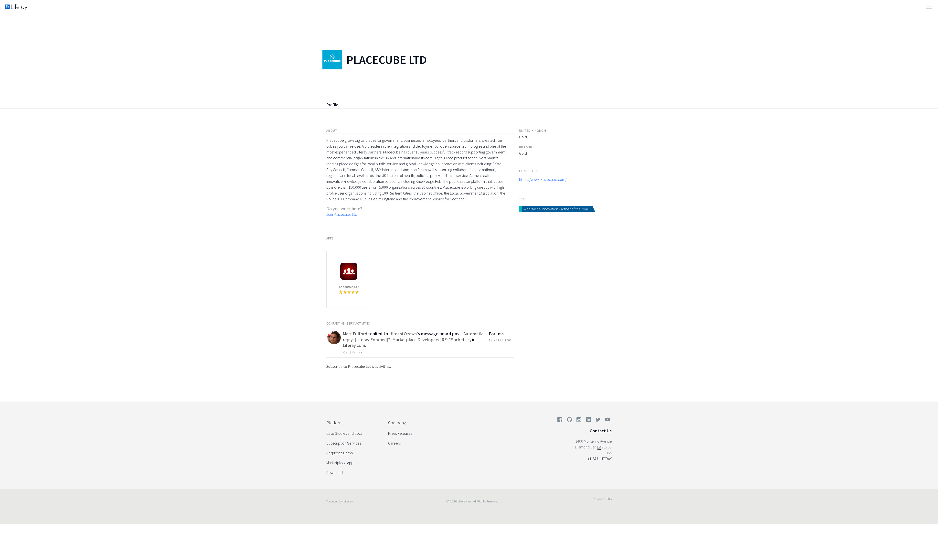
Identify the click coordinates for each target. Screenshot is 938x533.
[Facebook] (559, 420)
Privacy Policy (602, 498)
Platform (334, 422)
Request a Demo (339, 452)
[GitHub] (569, 420)
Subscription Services (343, 443)
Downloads (335, 472)
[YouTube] (606, 420)
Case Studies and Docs (344, 433)
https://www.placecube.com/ (543, 179)
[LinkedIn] (588, 420)
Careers (394, 443)
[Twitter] (598, 420)
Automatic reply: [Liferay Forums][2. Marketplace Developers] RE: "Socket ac (413, 336)
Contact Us (601, 431)
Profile (332, 104)
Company (397, 422)
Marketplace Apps (340, 462)
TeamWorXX (349, 286)
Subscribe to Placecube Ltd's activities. (358, 366)
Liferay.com (354, 345)
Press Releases (400, 433)
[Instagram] (579, 420)
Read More (351, 352)
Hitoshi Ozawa (403, 334)
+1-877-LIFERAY (600, 458)
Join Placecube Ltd (341, 214)
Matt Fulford (355, 334)
